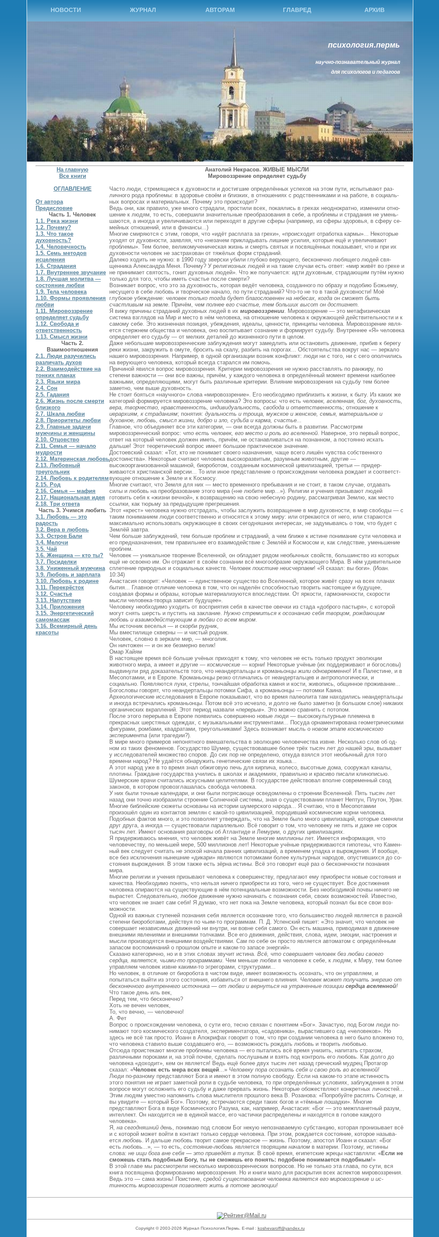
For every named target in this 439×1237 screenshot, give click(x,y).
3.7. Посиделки (56, 561)
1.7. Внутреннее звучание (71, 272)
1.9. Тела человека (61, 291)
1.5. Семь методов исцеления (61, 256)
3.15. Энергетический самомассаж (65, 616)
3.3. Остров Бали (59, 536)
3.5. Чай (46, 549)
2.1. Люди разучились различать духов (66, 359)
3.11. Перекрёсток (60, 587)
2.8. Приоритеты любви (68, 420)
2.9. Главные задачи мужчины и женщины (65, 429)
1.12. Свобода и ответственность (59, 327)
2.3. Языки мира (58, 381)
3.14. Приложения (60, 606)
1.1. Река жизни (57, 221)
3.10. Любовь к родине (67, 581)
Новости (66, 9)
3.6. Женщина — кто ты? (69, 555)
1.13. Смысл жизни (61, 336)
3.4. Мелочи (52, 542)
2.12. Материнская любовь (72, 459)
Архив (374, 9)
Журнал (143, 9)
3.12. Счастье (54, 594)
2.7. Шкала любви (60, 414)
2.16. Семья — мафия (66, 491)
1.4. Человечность (61, 246)
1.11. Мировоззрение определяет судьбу (64, 314)
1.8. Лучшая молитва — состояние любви (68, 282)
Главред (297, 9)
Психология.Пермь (364, 45)
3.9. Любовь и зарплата (68, 574)
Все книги (72, 176)
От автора (49, 201)
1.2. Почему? (53, 227)
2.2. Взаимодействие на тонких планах (68, 372)
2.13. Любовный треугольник (58, 468)
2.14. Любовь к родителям (72, 478)
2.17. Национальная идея (70, 497)
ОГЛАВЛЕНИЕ (73, 189)
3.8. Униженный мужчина (70, 568)
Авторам (220, 9)
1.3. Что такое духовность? (54, 237)
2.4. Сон (46, 388)
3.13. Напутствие (58, 600)
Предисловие (54, 208)
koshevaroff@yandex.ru (281, 1228)
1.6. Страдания (56, 266)
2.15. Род (48, 484)
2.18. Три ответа (58, 504)
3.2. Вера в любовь (62, 529)
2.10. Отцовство (57, 439)
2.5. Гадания (52, 394)
